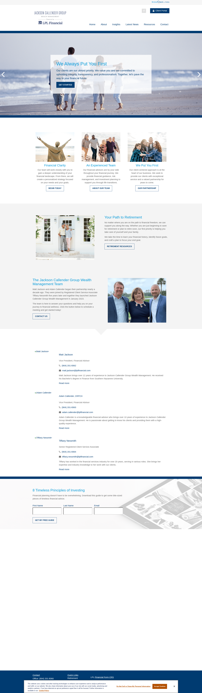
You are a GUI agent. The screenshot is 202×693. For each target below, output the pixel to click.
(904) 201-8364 (69, 452)
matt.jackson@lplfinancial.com (76, 370)
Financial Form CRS (104, 677)
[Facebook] (144, 11)
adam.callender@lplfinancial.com (77, 412)
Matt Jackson (66, 354)
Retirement (72, 678)
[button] (92, 24)
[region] (101, 686)
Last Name (68, 505)
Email (96, 505)
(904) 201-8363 (69, 407)
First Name (38, 505)
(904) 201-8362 (69, 365)
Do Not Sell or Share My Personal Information (133, 686)
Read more (64, 383)
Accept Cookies (160, 686)
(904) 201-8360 (46, 678)
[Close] (174, 686)
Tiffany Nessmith (67, 440)
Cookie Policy (44, 690)
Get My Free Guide (44, 520)
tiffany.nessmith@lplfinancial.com (77, 457)
